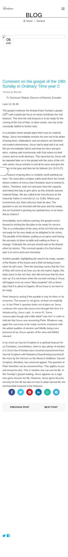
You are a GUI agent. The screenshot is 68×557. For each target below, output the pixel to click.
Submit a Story (10, 523)
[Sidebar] (4, 171)
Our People (8, 458)
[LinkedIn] (38, 392)
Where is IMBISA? (11, 503)
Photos (6, 473)
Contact (6, 528)
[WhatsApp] (47, 392)
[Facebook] (11, 392)
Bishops (6, 463)
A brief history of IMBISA (15, 507)
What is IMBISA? (11, 488)
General (40, 21)
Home (29, 21)
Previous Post (19, 407)
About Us (7, 454)
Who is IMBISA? (10, 498)
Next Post (51, 407)
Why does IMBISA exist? (15, 493)
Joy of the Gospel (20, 74)
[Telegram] (56, 392)
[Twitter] (20, 392)
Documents (8, 468)
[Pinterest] (29, 392)
